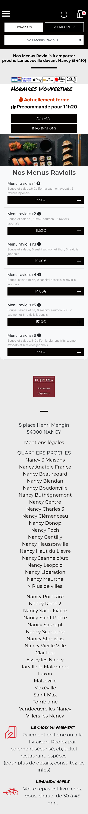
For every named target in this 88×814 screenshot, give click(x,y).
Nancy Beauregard (45, 474)
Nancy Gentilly (45, 537)
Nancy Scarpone (45, 632)
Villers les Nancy (45, 716)
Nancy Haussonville (45, 544)
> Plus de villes (45, 586)
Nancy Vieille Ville (45, 646)
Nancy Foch (45, 530)
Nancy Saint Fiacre (45, 611)
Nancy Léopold (45, 565)
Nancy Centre (45, 502)
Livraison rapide (52, 781)
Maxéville (45, 688)
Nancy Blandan (45, 481)
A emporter (64, 27)
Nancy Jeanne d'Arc (45, 558)
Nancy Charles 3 (45, 509)
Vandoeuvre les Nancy (45, 709)
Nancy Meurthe (45, 579)
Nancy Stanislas (45, 639)
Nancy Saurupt (45, 625)
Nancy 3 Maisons (45, 460)
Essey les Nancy (45, 660)
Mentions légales (44, 442)
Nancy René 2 (45, 604)
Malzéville (45, 681)
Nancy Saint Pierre (45, 618)
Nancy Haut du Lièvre (45, 551)
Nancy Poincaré (45, 596)
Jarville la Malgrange (45, 667)
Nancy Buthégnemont (45, 495)
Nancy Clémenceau (45, 516)
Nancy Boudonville (45, 488)
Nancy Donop (45, 523)
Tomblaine (45, 702)
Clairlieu (45, 653)
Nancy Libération (45, 572)
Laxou (45, 674)
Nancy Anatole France (45, 467)
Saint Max (45, 695)
